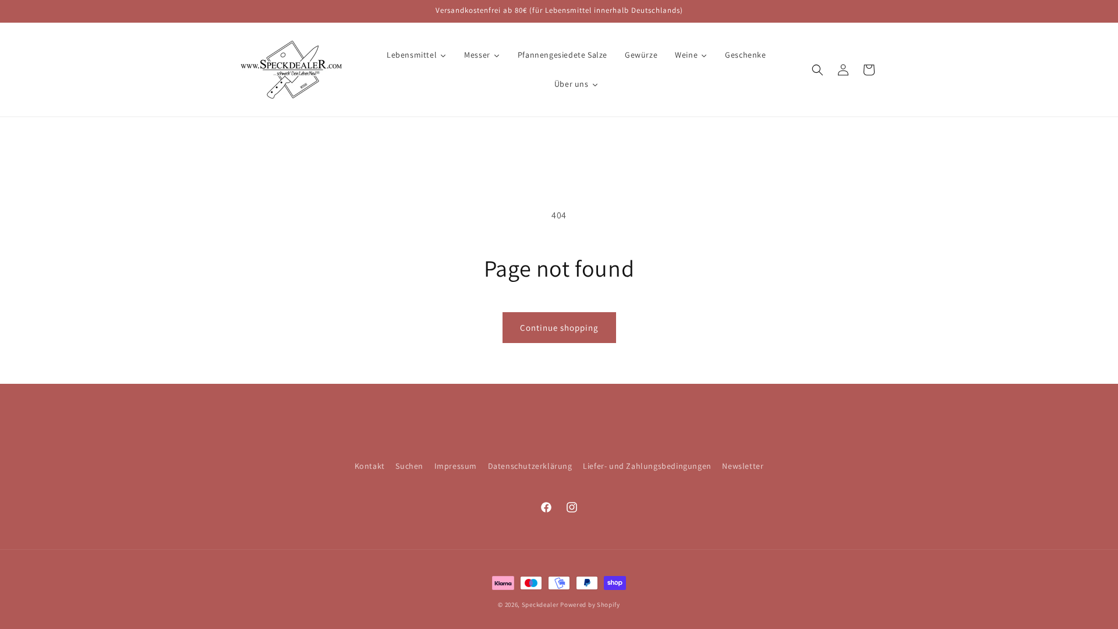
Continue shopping (559, 327)
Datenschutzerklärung (530, 466)
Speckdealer (540, 604)
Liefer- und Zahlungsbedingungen (647, 466)
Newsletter (742, 466)
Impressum (455, 466)
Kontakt (370, 466)
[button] (817, 70)
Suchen (409, 466)
